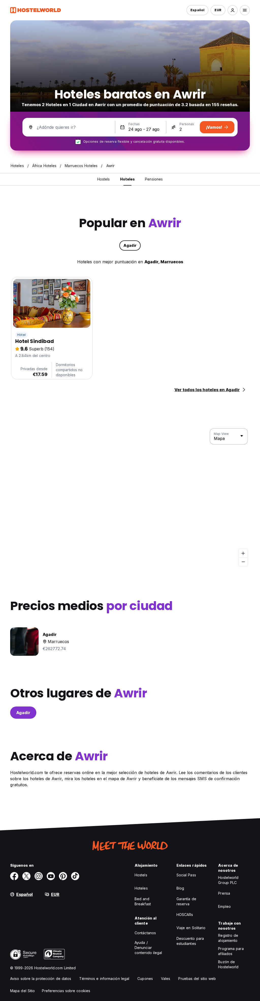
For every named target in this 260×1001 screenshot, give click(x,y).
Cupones (145, 978)
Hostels (141, 875)
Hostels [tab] (103, 179)
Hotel (21, 335)
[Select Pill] (233, 10)
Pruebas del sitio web (197, 978)
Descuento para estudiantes (190, 941)
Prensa (224, 893)
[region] (130, 497)
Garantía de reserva (186, 901)
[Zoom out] (243, 561)
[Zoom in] (243, 553)
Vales (165, 978)
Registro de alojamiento (228, 938)
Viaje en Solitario (191, 928)
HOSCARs (184, 914)
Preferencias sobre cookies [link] (66, 991)
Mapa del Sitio (22, 991)
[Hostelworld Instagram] (39, 876)
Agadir (23, 712)
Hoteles (141, 888)
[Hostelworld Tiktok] (75, 876)
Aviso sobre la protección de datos (40, 978)
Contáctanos (145, 933)
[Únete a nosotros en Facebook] (14, 876)
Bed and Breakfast (143, 901)
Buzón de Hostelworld (228, 964)
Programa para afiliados (230, 951)
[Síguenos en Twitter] (26, 876)
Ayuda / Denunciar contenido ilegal (148, 947)
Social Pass (186, 875)
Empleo (224, 906)
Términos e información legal (104, 978)
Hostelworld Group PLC (228, 880)
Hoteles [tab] (127, 179)
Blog (180, 888)
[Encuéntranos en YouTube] (51, 876)
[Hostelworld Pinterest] (63, 876)
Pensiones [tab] (154, 179)
